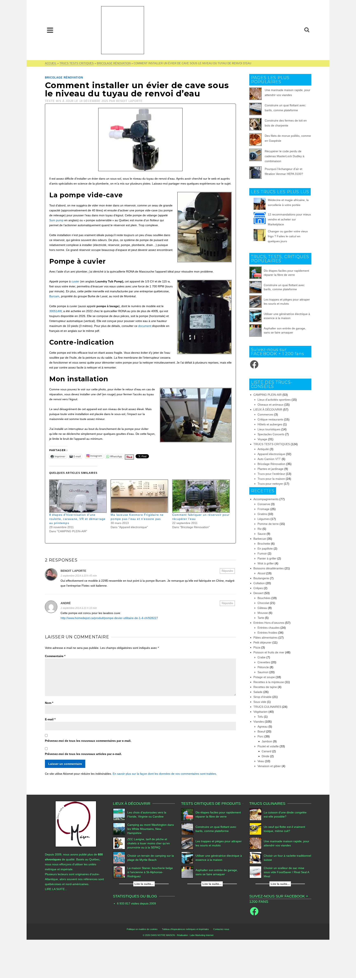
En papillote (265, 548)
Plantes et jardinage (270, 468)
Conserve (264, 504)
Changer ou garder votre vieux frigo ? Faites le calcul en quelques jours (288, 236)
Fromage (263, 509)
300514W (55, 311)
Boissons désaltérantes (268, 568)
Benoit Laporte (129, 101)
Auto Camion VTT (269, 459)
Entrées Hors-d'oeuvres (268, 622)
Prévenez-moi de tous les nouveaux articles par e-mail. (83, 754)
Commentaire (55, 656)
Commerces (265, 414)
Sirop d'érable (262, 696)
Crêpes (258, 588)
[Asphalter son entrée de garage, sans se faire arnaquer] (255, 330)
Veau (261, 761)
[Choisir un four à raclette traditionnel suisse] (255, 858)
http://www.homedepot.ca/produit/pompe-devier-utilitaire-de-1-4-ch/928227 (109, 618)
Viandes (258, 721)
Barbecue (259, 538)
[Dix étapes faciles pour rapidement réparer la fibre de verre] (255, 273)
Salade (257, 692)
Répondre (227, 570)
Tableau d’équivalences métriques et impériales (185, 929)
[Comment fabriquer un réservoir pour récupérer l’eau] (201, 496)
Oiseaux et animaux (270, 404)
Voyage (262, 439)
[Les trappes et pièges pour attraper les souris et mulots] (255, 301)
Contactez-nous (221, 929)
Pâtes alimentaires (265, 637)
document (145, 326)
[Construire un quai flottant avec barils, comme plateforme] (255, 287)
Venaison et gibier (269, 766)
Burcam (54, 296)
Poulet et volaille (268, 746)
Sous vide (259, 701)
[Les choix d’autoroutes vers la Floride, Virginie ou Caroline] (119, 814)
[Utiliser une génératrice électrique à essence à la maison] (255, 316)
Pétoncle (263, 667)
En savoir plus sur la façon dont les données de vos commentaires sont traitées (164, 773)
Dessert (258, 593)
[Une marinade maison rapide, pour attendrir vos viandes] (255, 843)
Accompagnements (266, 499)
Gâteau (262, 607)
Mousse (263, 612)
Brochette (264, 543)
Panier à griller (267, 558)
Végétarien (260, 711)
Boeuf (261, 731)
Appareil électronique (271, 454)
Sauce (262, 533)
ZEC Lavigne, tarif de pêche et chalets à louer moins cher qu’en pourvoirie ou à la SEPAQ (148, 843)
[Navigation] (50, 30)
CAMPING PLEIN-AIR (267, 394)
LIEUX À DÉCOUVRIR (267, 409)
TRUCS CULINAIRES (267, 706)
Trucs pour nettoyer (270, 483)
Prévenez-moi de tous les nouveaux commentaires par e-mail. (88, 740)
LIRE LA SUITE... (56, 889)
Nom (49, 702)
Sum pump (56, 220)
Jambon (267, 741)
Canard (266, 751)
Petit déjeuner (262, 642)
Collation (259, 583)
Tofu (260, 716)
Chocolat (263, 603)
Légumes (264, 519)
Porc (260, 736)
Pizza (256, 647)
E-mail (50, 719)
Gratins (262, 514)
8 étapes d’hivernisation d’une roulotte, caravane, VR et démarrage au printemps (77, 519)
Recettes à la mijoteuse (268, 682)
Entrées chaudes (269, 627)
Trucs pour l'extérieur (271, 473)
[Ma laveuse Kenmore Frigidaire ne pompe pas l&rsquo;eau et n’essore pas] (139, 496)
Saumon (263, 672)
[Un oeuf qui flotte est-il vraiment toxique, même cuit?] (255, 829)
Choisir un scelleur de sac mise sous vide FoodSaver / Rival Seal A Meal (286, 872)
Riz (260, 528)
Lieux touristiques (269, 429)
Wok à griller (266, 563)
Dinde (265, 756)
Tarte (261, 617)
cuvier (75, 281)
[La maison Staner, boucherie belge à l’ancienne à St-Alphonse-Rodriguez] (119, 872)
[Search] (306, 30)
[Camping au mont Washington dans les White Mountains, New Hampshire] (119, 829)
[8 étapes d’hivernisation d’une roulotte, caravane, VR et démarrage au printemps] (78, 496)
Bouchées (264, 598)
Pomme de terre (268, 523)
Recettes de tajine (265, 687)
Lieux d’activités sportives (274, 399)
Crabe (262, 657)
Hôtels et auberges (270, 424)
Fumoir (262, 553)
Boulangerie (261, 578)
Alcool (261, 573)
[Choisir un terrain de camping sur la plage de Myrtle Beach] (119, 858)
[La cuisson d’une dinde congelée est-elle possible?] (255, 814)
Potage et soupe (264, 677)
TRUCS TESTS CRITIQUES (271, 444)
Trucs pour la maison (271, 478)
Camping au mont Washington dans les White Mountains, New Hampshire (150, 829)
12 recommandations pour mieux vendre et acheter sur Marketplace (289, 219)
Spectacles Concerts (271, 434)
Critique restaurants (270, 419)
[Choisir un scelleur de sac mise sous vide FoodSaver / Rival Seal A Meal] (255, 872)
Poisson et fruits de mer (268, 652)
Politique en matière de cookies (142, 929)
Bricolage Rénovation (64, 77)
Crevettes (264, 662)
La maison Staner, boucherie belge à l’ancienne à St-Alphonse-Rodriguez (150, 872)
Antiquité (263, 449)
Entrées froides (267, 632)
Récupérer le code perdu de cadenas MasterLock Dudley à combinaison (284, 156)
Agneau (263, 726)
